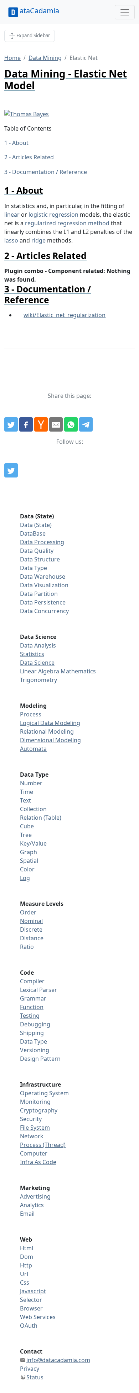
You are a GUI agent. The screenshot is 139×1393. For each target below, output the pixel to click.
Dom (26, 1257)
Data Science (37, 663)
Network (31, 1136)
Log (25, 878)
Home (12, 58)
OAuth (28, 1326)
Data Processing (42, 542)
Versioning (34, 1050)
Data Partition (39, 594)
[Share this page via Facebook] (26, 424)
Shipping (32, 1033)
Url (24, 1274)
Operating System (44, 1093)
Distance (31, 938)
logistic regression (53, 214)
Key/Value (33, 843)
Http (26, 1265)
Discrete (31, 929)
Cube (27, 826)
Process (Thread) (43, 1145)
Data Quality (36, 551)
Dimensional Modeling (50, 740)
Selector (31, 1300)
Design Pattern (40, 1059)
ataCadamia (39, 10)
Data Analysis (38, 645)
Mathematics (78, 671)
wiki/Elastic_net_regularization (64, 315)
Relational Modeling (47, 731)
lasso (11, 240)
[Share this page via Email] (56, 424)
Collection (33, 809)
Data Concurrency (44, 611)
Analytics (32, 1205)
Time (26, 792)
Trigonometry (38, 680)
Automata (33, 749)
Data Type (33, 568)
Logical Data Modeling (50, 723)
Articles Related (33, 157)
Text (25, 800)
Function (31, 1007)
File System (35, 1127)
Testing (30, 1016)
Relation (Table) (40, 818)
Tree (26, 835)
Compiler (32, 981)
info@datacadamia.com (58, 1360)
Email (27, 1214)
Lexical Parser (38, 990)
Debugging (35, 1024)
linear (12, 214)
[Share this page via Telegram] (86, 424)
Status (34, 1377)
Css (24, 1282)
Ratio (27, 947)
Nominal (31, 921)
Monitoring (35, 1102)
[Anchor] (47, 190)
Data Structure (40, 559)
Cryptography (38, 1110)
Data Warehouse (42, 576)
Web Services (38, 1317)
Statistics (32, 654)
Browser (31, 1308)
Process (30, 714)
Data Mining (45, 58)
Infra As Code (38, 1162)
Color (27, 869)
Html (26, 1248)
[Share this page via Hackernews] (41, 424)
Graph (28, 852)
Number (31, 783)
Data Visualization (44, 585)
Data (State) (36, 525)
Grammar (33, 998)
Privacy (29, 1369)
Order (28, 912)
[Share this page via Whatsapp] (71, 424)
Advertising (35, 1196)
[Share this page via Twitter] (11, 424)
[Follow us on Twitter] (11, 470)
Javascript (33, 1291)
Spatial (29, 861)
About (20, 143)
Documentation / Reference (49, 172)
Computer (33, 1153)
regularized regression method (67, 223)
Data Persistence (43, 602)
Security (31, 1119)
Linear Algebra (39, 671)
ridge (38, 240)
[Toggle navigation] (125, 12)
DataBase (33, 533)
